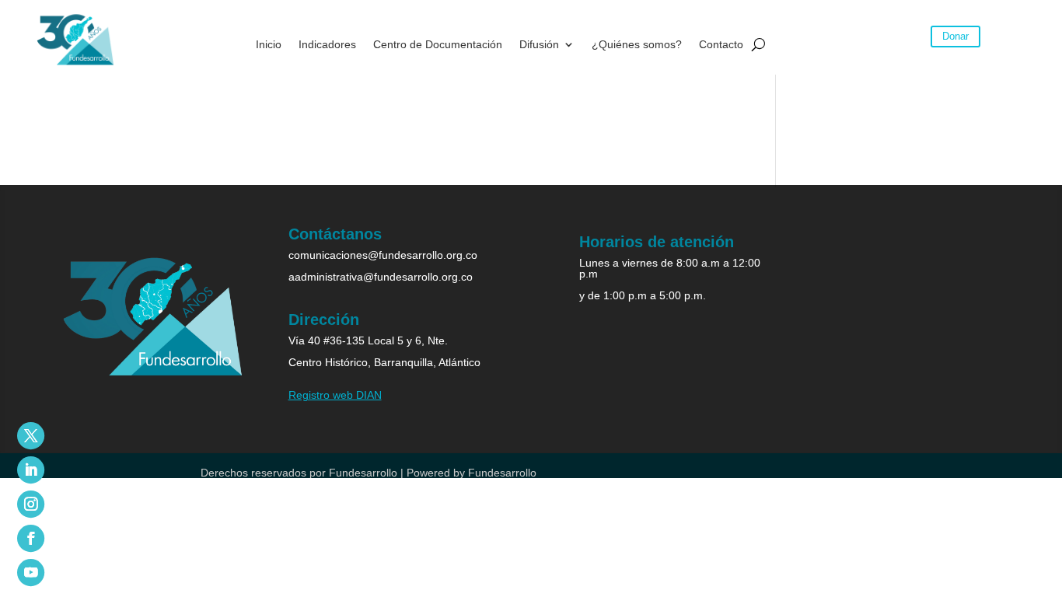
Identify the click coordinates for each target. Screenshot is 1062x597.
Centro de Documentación (437, 45)
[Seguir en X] (30, 435)
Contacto (721, 45)
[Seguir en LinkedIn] (30, 470)
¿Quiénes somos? (637, 45)
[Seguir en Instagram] (30, 504)
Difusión (539, 45)
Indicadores (327, 45)
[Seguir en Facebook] (30, 538)
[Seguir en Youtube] (30, 572)
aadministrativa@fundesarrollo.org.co (380, 277)
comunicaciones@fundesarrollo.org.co (382, 255)
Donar (955, 36)
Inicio (268, 45)
